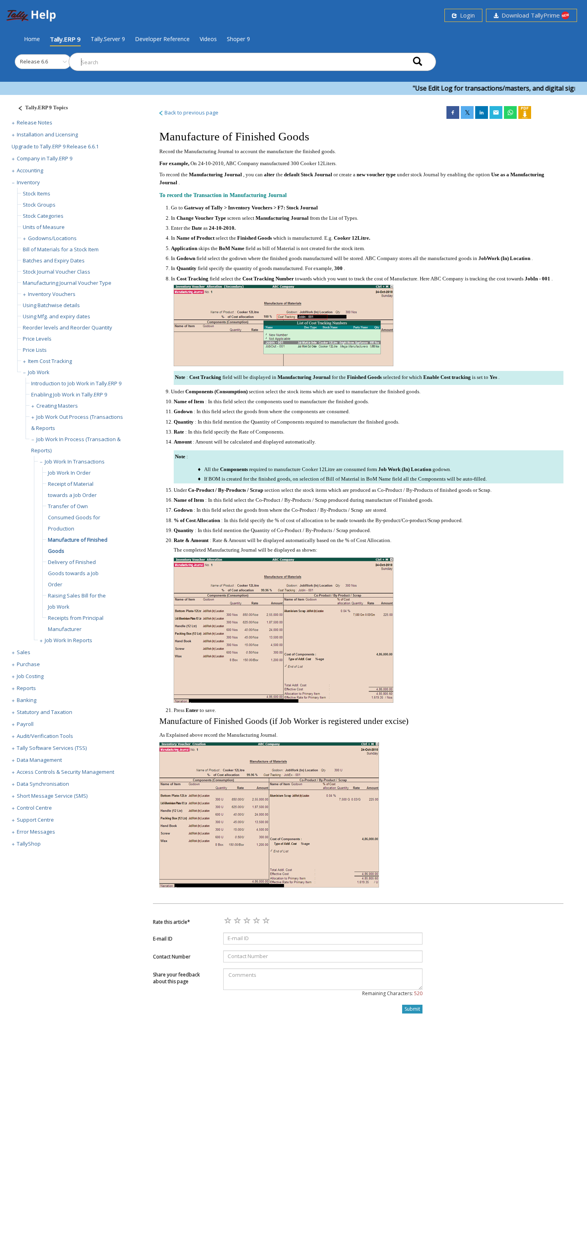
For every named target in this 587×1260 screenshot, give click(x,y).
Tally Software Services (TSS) (52, 747)
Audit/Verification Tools (45, 735)
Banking (26, 700)
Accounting (30, 170)
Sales (23, 652)
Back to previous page (190, 112)
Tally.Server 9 (108, 39)
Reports (26, 688)
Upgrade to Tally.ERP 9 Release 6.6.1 (55, 146)
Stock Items (36, 193)
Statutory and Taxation (44, 712)
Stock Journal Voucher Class (56, 271)
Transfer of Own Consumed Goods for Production (74, 517)
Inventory (28, 182)
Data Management (39, 759)
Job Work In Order (69, 472)
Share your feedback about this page (176, 978)
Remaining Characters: (392, 993)
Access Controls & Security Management (65, 771)
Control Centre (34, 807)
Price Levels (37, 338)
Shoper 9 (238, 39)
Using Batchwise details (51, 305)
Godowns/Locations (52, 238)
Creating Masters (57, 405)
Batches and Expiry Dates (54, 260)
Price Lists (35, 349)
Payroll (25, 724)
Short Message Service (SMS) (52, 795)
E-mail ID (163, 938)
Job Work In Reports (68, 640)
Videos (208, 39)
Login (466, 15)
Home (32, 39)
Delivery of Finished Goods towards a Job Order (73, 573)
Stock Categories (43, 215)
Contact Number (171, 956)
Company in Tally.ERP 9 (44, 158)
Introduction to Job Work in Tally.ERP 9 (76, 383)
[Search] (417, 62)
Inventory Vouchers (51, 294)
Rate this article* (171, 922)
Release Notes (34, 122)
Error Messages (36, 831)
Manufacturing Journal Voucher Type (67, 282)
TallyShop (29, 843)
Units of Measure (44, 227)
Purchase (28, 664)
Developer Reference (162, 39)
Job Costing (30, 676)
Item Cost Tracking (50, 361)
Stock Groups (39, 204)
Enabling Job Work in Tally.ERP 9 (69, 394)
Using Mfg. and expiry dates (56, 316)
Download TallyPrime (529, 15)
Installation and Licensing (47, 134)
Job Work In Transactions (75, 461)
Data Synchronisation (43, 783)
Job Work (39, 372)
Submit (412, 1009)
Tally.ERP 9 (65, 39)
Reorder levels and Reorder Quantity (67, 327)
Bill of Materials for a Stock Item (61, 249)
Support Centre (35, 819)
